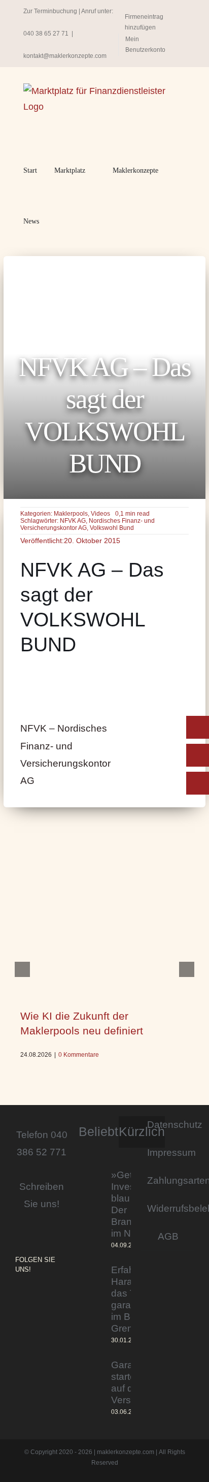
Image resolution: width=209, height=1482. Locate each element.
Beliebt (98, 1131)
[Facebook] (32, 1297)
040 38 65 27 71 (45, 33)
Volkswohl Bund (112, 527)
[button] (59, 221)
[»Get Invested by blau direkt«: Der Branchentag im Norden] (91, 1210)
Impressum (168, 1152)
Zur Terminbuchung (50, 11)
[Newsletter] (197, 783)
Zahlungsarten (168, 1180)
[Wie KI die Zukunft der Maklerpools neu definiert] (104, 934)
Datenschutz (168, 1124)
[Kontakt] (197, 727)
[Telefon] (197, 755)
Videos (100, 513)
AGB (168, 1236)
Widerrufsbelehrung (168, 1208)
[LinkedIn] (47, 1297)
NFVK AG (73, 520)
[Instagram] (18, 1297)
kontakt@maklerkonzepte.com (65, 55)
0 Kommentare (78, 1054)
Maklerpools (71, 513)
